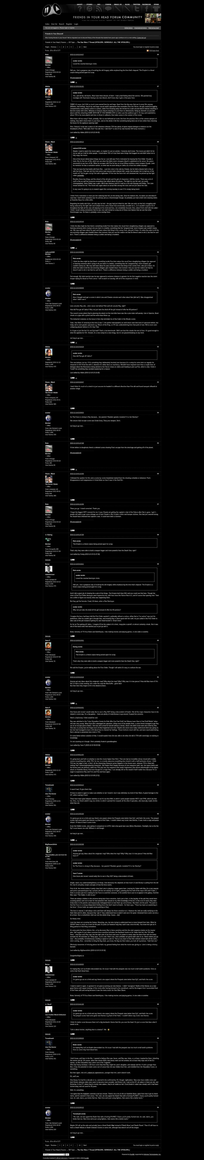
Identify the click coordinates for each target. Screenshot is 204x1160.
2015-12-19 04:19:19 (77, 677)
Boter (47, 564)
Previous (53, 47)
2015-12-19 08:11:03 (77, 755)
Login (76, 24)
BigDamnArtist (51, 844)
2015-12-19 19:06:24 (77, 1038)
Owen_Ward (50, 142)
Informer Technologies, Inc (152, 1154)
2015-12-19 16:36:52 (77, 964)
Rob (47, 54)
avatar (47, 288)
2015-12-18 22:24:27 (77, 54)
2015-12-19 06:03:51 (77, 707)
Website (47, 560)
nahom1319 (50, 252)
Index (47, 24)
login (141, 47)
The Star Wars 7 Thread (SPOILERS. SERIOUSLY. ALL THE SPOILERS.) (103, 42)
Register (69, 24)
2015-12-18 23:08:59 (77, 288)
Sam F (47, 640)
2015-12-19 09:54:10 (77, 785)
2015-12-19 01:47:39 (77, 535)
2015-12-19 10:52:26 (77, 814)
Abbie (47, 86)
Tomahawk (49, 785)
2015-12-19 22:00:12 (77, 1107)
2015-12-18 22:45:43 (77, 221)
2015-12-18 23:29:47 (77, 382)
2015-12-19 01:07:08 (77, 443)
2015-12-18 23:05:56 (77, 252)
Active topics (129, 28)
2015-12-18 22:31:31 (77, 86)
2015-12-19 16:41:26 (77, 1004)
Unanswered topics (140, 28)
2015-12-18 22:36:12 (77, 142)
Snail (49, 1004)
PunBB (132, 1154)
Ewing (49, 535)
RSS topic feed (154, 50)
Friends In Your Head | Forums (55, 42)
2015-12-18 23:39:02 (77, 412)
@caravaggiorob (75, 78)
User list (54, 24)
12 (80, 47)
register (147, 47)
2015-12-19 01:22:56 (77, 504)
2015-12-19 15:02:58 (77, 844)
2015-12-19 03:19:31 (77, 640)
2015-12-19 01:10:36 (77, 474)
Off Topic (72, 42)
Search (61, 24)
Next (84, 47)
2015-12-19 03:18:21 (77, 564)
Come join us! (141, 38)
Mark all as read (154, 28)
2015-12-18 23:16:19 (77, 347)
